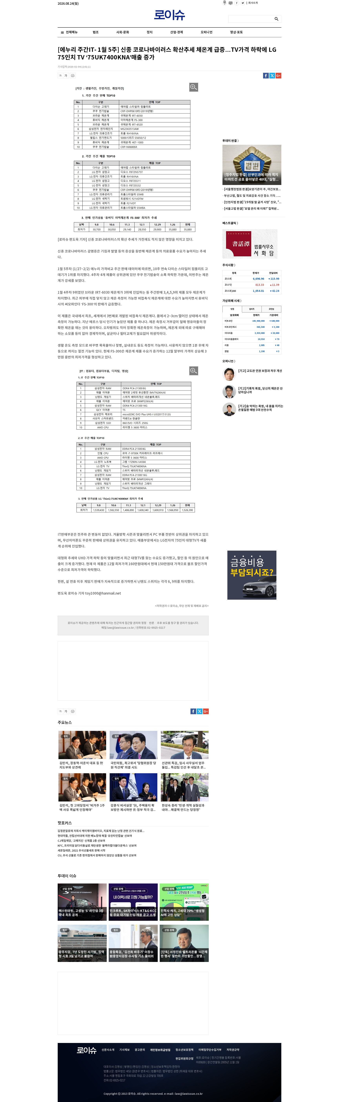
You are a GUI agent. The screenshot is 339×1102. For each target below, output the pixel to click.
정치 (150, 32)
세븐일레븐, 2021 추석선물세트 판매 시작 (81, 850)
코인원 (271, 309)
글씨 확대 (66, 75)
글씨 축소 (60, 75)
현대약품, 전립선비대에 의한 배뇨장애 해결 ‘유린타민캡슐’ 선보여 (95, 836)
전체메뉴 (72, 32)
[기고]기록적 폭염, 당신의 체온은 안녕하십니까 (260, 390)
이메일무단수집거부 (210, 1050)
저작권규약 (233, 1050)
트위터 (272, 75)
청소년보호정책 (184, 1050)
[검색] (277, 19)
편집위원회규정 (184, 1058)
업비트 (251, 309)
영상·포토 (236, 32)
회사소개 (252, 3)
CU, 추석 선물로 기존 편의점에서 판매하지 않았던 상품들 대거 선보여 (97, 855)
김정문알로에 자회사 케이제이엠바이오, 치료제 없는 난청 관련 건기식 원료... (101, 831)
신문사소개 (108, 1050)
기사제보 (124, 1050)
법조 (96, 32)
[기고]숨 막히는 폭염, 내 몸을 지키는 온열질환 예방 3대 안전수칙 (260, 408)
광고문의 (140, 1050)
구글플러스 (278, 75)
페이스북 (266, 75)
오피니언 (206, 32)
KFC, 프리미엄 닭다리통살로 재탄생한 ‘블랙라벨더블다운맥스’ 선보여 (97, 845)
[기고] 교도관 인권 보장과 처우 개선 (260, 371)
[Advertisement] (96, 670)
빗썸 (232, 309)
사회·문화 (122, 32)
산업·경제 (176, 32)
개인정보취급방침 (160, 1050)
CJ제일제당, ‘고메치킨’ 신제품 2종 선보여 (81, 840)
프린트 (73, 75)
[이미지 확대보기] (193, 87)
